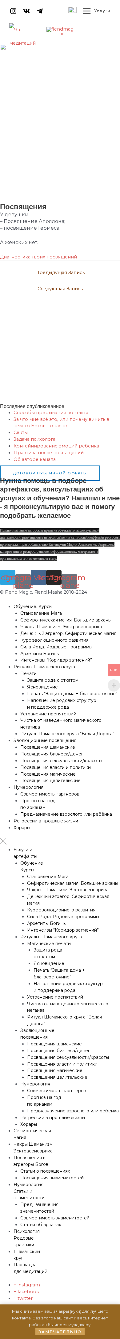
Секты (21, 432)
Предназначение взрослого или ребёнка (66, 814)
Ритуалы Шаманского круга (44, 667)
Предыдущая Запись (60, 272)
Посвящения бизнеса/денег (51, 754)
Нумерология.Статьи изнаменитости (29, 1191)
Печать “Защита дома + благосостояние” (72, 693)
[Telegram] (39, 11)
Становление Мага (41, 613)
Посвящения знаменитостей (52, 1178)
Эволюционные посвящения (45, 740)
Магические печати (49, 943)
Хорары (22, 827)
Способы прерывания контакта (51, 412)
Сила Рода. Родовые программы (56, 647)
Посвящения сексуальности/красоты (61, 760)
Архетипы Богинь (39, 653)
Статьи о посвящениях (45, 1171)
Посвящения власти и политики (55, 767)
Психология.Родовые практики (27, 1238)
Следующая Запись (60, 288)
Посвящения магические (48, 774)
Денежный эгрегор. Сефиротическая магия (68, 633)
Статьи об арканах (40, 1224)
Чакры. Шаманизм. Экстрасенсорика (61, 626)
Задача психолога (34, 439)
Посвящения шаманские (47, 747)
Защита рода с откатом (52, 680)
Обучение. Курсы (33, 606)
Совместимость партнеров (49, 794)
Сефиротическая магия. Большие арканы (65, 620)
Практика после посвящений (49, 452)
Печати (28, 673)
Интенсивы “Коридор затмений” (56, 660)
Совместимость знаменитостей (55, 1218)
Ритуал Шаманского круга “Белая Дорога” (67, 733)
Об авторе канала (35, 459)
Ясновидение (42, 687)
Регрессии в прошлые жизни (46, 821)
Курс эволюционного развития (54, 640)
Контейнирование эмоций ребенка (56, 446)
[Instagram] (13, 11)
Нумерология (28, 787)
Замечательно (60, 1331)
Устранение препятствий (48, 714)
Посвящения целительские (50, 780)
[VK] (26, 11)
